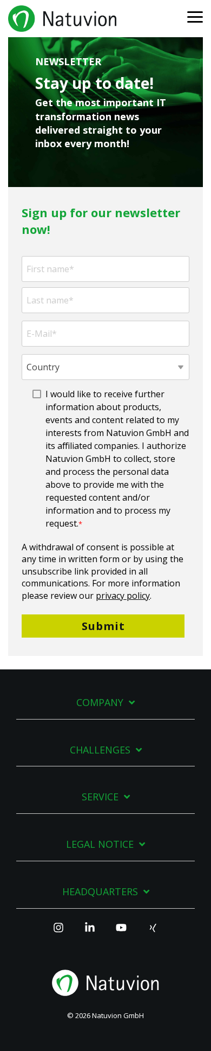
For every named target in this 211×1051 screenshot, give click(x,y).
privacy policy (123, 595)
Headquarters (100, 892)
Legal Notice (100, 844)
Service (100, 797)
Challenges (100, 750)
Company (99, 702)
